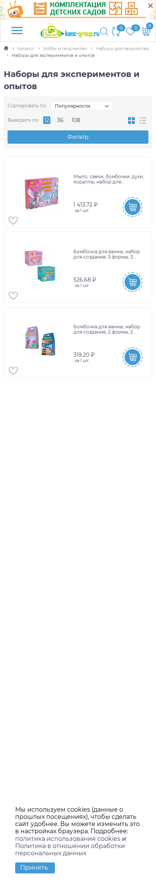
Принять (34, 867)
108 (76, 120)
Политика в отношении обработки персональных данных (70, 849)
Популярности (72, 106)
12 (46, 120)
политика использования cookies (67, 838)
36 (60, 120)
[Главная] (6, 48)
